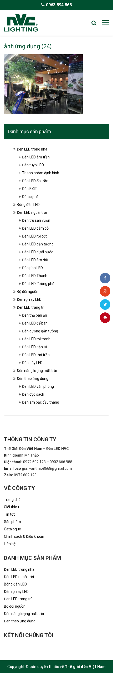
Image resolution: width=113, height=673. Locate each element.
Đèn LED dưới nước (37, 252)
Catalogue (12, 529)
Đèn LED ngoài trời (32, 212)
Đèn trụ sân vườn (36, 220)
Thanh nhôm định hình (40, 173)
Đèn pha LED (32, 268)
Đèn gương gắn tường (40, 331)
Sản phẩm (12, 522)
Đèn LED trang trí (30, 307)
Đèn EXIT (29, 189)
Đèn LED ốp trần (35, 181)
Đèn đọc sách (33, 394)
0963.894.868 (59, 4)
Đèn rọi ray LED (29, 299)
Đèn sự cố (30, 197)
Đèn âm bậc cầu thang (40, 402)
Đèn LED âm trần (36, 157)
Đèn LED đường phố (38, 284)
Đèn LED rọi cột (34, 236)
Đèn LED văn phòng (38, 386)
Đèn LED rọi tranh (36, 339)
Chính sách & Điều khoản (24, 536)
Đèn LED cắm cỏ (35, 228)
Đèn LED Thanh (34, 276)
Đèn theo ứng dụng (32, 378)
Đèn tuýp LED (33, 165)
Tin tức (10, 514)
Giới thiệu (11, 507)
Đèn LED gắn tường (38, 244)
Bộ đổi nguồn (27, 291)
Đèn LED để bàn (35, 323)
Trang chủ (12, 499)
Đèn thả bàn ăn (34, 315)
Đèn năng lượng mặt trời (37, 371)
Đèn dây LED (32, 363)
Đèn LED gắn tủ (34, 347)
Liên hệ (10, 544)
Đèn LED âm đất (35, 260)
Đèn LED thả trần (36, 355)
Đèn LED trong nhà (32, 149)
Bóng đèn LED (28, 204)
